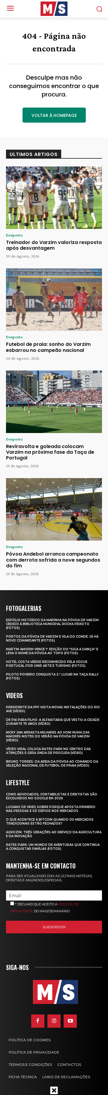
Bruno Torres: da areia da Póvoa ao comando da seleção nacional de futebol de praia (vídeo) (52, 763)
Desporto (14, 235)
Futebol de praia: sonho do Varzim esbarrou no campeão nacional (48, 347)
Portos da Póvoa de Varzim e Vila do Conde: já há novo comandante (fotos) (52, 638)
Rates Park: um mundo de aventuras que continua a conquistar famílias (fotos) (53, 847)
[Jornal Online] (54, 9)
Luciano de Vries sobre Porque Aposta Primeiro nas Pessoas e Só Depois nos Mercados (50, 809)
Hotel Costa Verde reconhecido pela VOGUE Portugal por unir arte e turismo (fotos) (46, 664)
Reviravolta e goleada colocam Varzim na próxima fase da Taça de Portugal (50, 452)
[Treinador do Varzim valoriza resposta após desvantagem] (54, 197)
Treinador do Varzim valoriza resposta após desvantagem (54, 245)
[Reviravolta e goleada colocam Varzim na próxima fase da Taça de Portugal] (54, 402)
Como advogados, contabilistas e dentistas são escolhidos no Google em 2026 (51, 796)
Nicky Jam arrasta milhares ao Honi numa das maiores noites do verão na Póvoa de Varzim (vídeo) (48, 736)
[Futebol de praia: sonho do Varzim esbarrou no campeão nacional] (54, 299)
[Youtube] (70, 1021)
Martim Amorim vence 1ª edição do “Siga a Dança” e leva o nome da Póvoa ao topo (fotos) (52, 651)
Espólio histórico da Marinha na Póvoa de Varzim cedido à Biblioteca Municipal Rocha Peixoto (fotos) (52, 624)
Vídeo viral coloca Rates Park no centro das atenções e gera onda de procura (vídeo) (48, 751)
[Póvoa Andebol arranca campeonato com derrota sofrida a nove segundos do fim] (54, 509)
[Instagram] (54, 1021)
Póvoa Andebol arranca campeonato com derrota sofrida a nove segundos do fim (53, 560)
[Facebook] (37, 1021)
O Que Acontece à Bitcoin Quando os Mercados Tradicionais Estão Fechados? (50, 821)
